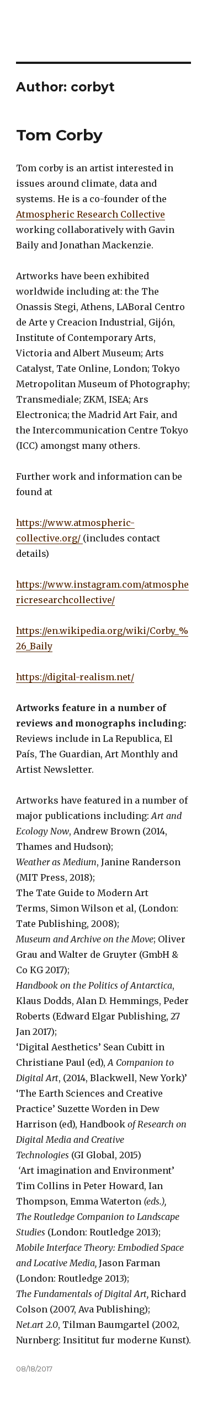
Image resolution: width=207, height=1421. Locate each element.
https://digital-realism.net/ (75, 676)
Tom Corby (59, 135)
